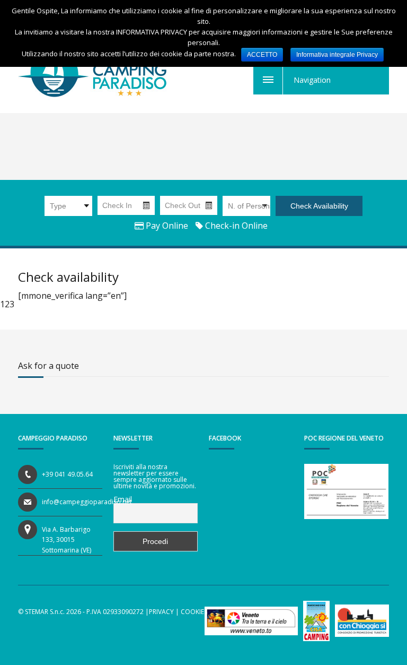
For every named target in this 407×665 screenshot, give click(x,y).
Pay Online (166, 225)
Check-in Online (235, 225)
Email (122, 499)
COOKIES (194, 611)
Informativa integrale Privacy (337, 54)
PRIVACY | (164, 611)
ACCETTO (262, 54)
